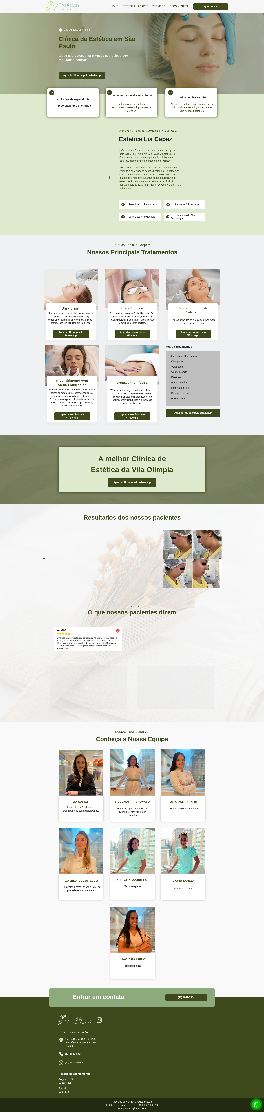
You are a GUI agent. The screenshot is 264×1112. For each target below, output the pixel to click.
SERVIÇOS (158, 6)
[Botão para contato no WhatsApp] (256, 1104)
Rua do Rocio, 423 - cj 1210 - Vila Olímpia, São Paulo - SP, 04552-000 (81, 1042)
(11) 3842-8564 (186, 997)
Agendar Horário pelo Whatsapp (82, 75)
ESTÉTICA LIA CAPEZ (135, 6)
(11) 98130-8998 (211, 6)
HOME (114, 6)
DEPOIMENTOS (179, 6)
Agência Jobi (138, 1108)
